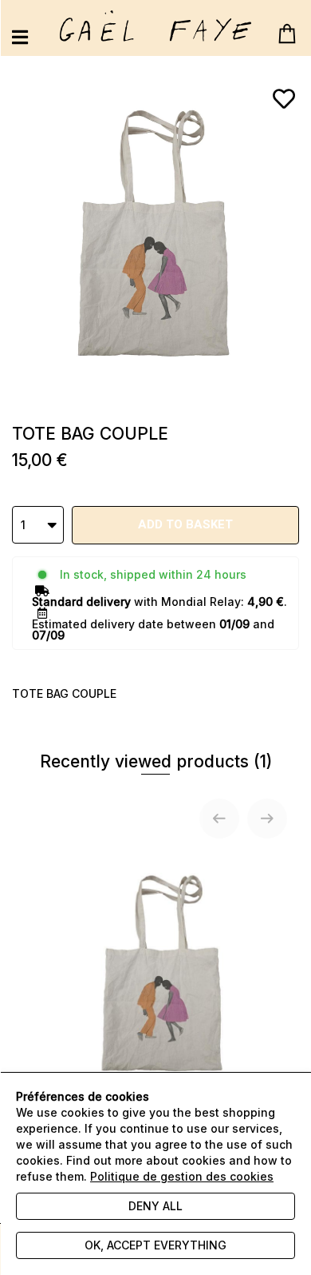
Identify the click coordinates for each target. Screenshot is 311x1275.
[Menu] (20, 37)
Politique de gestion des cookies (182, 1176)
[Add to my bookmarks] (284, 99)
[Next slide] (267, 819)
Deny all (155, 1206)
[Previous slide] (219, 819)
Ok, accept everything (155, 1245)
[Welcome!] (155, 26)
